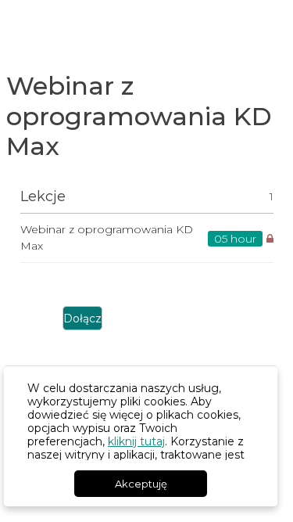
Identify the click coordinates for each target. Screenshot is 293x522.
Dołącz (82, 318)
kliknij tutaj (136, 441)
